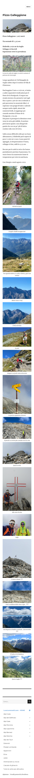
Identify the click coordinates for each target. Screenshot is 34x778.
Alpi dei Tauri (8, 740)
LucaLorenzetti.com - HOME (14, 710)
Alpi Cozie (7, 714)
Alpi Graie (7, 721)
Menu (28, 6)
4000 (6, 758)
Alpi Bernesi (8, 732)
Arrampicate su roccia (11, 762)
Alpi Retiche (8, 736)
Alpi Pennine (8, 725)
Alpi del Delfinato (10, 718)
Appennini (7, 751)
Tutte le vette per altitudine (14, 769)
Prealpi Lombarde (10, 747)
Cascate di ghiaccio (10, 765)
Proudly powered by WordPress (19, 774)
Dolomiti (7, 743)
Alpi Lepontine (9, 729)
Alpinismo (6, 774)
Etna (5, 754)
